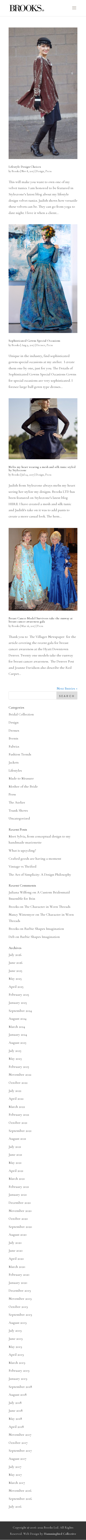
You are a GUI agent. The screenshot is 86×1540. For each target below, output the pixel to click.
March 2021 (17, 1178)
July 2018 (15, 1402)
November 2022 (20, 1074)
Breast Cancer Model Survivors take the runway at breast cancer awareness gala (41, 620)
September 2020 (20, 1226)
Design (40, 171)
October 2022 (18, 1082)
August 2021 (17, 1138)
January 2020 (18, 1282)
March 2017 (17, 1482)
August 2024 (17, 1018)
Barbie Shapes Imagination (44, 928)
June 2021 (15, 1154)
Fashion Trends (20, 754)
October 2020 (18, 1218)
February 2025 (19, 994)
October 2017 (18, 1442)
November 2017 (20, 1434)
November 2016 (20, 1490)
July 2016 (15, 1506)
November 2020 (20, 1210)
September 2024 (20, 1010)
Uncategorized (19, 818)
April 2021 (16, 1170)
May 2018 (15, 1418)
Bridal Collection (21, 714)
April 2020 (16, 1258)
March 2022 (17, 1106)
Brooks (16, 171)
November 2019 (20, 1298)
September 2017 (20, 1450)
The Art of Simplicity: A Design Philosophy (40, 874)
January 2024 (18, 1034)
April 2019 (16, 1354)
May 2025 (15, 978)
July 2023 (15, 1050)
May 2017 (15, 1474)
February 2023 (19, 1066)
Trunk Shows (18, 810)
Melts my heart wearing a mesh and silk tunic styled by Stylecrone (42, 468)
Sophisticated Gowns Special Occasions (34, 341)
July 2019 (15, 1330)
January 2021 (18, 1194)
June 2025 (15, 970)
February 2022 (19, 1114)
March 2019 (17, 1362)
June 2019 (16, 1338)
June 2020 (16, 1250)
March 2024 (17, 1026)
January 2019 (18, 1378)
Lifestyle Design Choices (25, 167)
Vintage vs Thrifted (22, 866)
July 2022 (15, 1090)
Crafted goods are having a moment (35, 858)
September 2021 (20, 1130)
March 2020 (17, 1266)
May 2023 (15, 1058)
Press (48, 171)
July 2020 (15, 1242)
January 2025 (18, 1002)
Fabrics (14, 746)
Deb (12, 936)
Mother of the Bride (23, 786)
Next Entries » (67, 688)
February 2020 (19, 1274)
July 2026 (15, 954)
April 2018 (16, 1426)
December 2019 (20, 1290)
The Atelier (17, 802)
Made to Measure (21, 778)
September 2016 (20, 1498)
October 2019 (18, 1306)
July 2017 (15, 1466)
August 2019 (18, 1322)
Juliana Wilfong (20, 892)
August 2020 (18, 1234)
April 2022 (16, 1098)
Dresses (40, 345)
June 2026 (16, 962)
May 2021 (15, 1162)
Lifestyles (15, 770)
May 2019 (15, 1346)
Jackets (14, 762)
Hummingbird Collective (60, 1534)
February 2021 (19, 1186)
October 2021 (18, 1122)
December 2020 (20, 1202)
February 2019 (19, 1370)
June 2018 (16, 1410)
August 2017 (17, 1458)
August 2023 (17, 1042)
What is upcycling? (22, 850)
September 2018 (20, 1386)
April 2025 (16, 986)
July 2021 (15, 1146)
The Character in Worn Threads (47, 906)
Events (13, 738)
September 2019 (20, 1314)
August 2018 (18, 1394)
